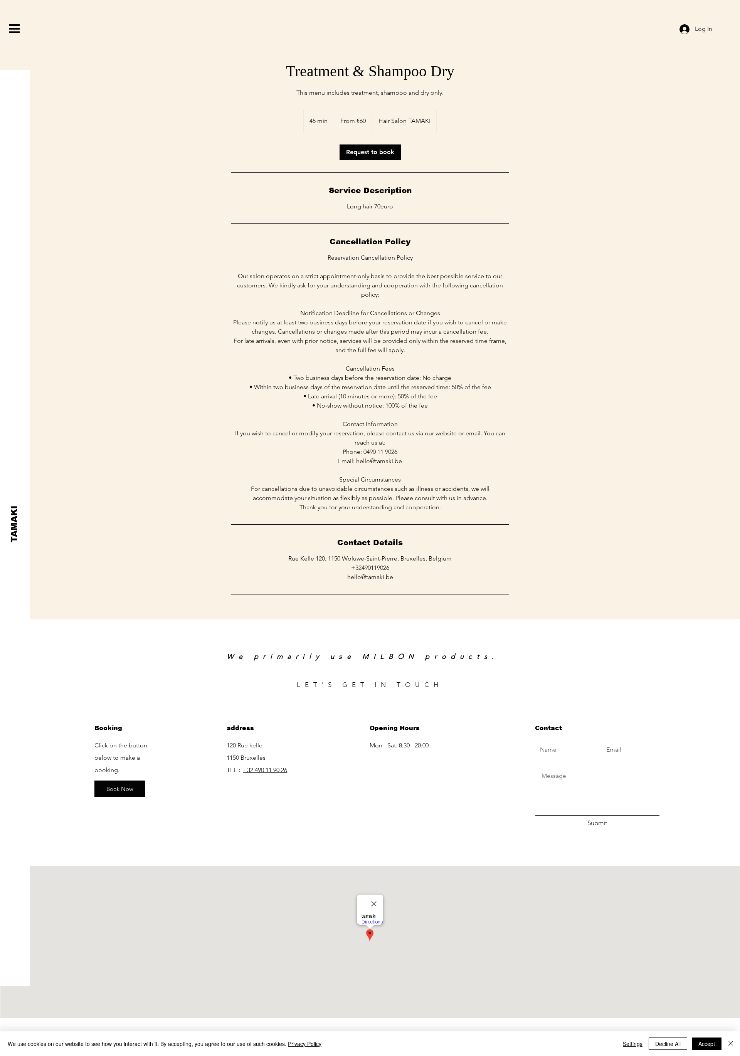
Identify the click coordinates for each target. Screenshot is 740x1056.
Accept (706, 1044)
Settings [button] (632, 1044)
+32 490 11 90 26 (265, 770)
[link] (370, 152)
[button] (14, 28)
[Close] (730, 1044)
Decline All (668, 1044)
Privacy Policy (304, 1044)
